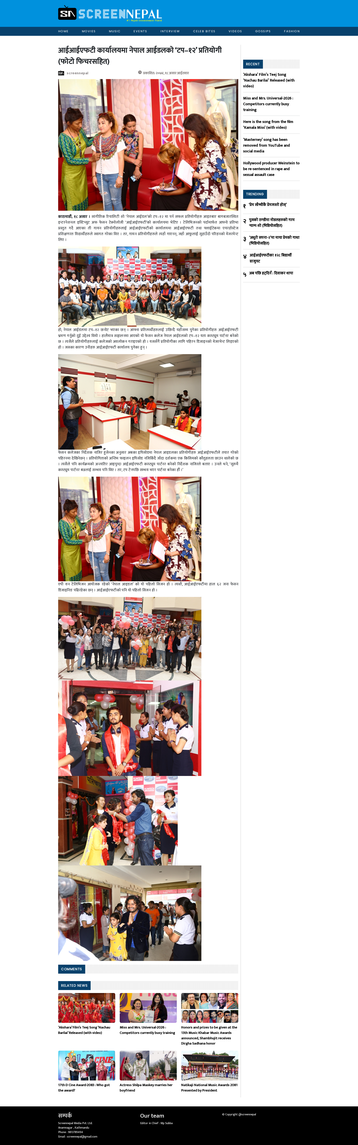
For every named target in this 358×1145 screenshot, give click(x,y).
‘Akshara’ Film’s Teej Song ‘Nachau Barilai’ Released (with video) (269, 80)
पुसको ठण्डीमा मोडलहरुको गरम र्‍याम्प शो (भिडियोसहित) (272, 222)
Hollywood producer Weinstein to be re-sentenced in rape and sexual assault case (271, 169)
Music (114, 31)
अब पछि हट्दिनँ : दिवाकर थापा (271, 273)
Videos (235, 31)
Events (140, 31)
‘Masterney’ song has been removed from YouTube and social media (266, 145)
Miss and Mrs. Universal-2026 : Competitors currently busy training (268, 104)
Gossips (263, 31)
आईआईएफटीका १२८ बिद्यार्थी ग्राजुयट (271, 258)
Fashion (292, 31)
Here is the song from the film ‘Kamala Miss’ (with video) (268, 124)
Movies (89, 31)
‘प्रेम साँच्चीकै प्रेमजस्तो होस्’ (268, 205)
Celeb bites (204, 31)
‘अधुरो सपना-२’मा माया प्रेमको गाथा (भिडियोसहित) (274, 240)
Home (63, 31)
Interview (170, 31)
